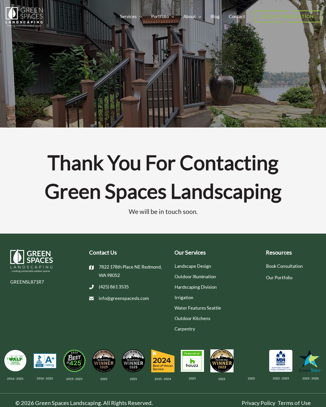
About (189, 16)
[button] (288, 16)
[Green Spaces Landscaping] (24, 15)
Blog (215, 16)
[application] (139, 16)
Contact (237, 16)
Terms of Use (294, 402)
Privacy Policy (258, 402)
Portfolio (160, 16)
